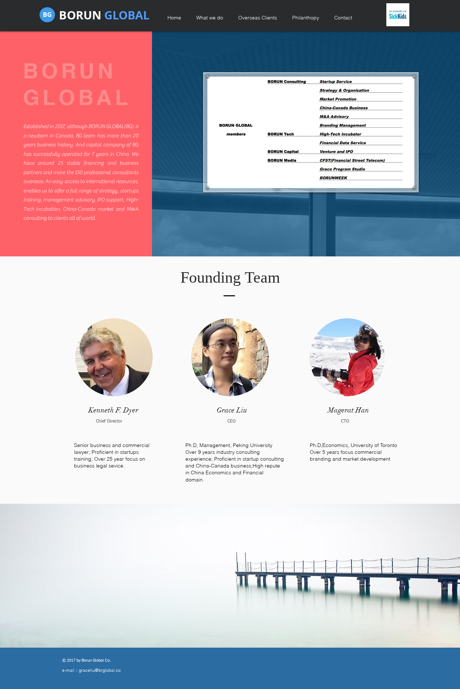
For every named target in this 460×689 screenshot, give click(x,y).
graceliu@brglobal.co (100, 670)
